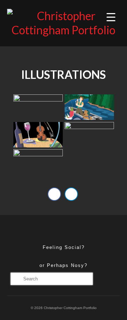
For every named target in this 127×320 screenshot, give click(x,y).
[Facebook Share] (54, 194)
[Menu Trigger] (111, 17)
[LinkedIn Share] (71, 194)
